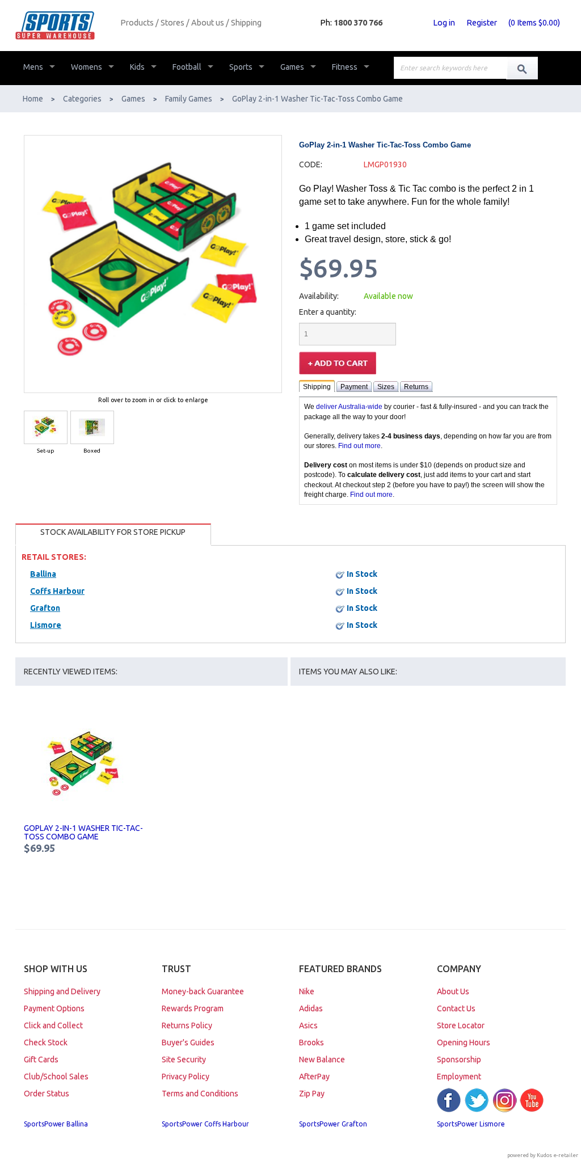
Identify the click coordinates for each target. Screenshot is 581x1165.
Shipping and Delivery (62, 991)
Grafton (45, 608)
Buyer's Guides (188, 1042)
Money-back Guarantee (203, 991)
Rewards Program (193, 1008)
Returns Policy (187, 1025)
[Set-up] (45, 427)
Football (186, 66)
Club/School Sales (56, 1076)
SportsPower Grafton (333, 1124)
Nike (306, 991)
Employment (459, 1076)
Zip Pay (312, 1093)
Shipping (246, 22)
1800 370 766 (358, 22)
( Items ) (534, 22)
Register (481, 22)
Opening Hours (463, 1042)
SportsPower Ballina (56, 1124)
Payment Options (54, 1008)
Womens (86, 66)
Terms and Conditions (200, 1093)
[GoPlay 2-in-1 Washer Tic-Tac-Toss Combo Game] (84, 765)
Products (137, 22)
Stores (172, 22)
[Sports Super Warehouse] (63, 25)
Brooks (311, 1042)
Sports (240, 66)
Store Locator (461, 1025)
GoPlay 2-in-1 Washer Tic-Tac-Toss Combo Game (83, 832)
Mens (33, 66)
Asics (308, 1025)
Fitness (344, 66)
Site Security (184, 1059)
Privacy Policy (185, 1076)
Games (292, 66)
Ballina (43, 574)
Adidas (311, 1008)
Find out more (359, 446)
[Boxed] (92, 427)
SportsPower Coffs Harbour (205, 1124)
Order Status (46, 1093)
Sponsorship (459, 1059)
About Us (453, 991)
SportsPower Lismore (471, 1124)
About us (207, 22)
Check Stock (46, 1042)
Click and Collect (53, 1025)
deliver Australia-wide (349, 407)
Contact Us (456, 1008)
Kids (137, 66)
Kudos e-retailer (557, 1155)
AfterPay (314, 1076)
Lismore (45, 625)
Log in (444, 22)
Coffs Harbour (57, 591)
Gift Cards (41, 1059)
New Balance (322, 1059)
